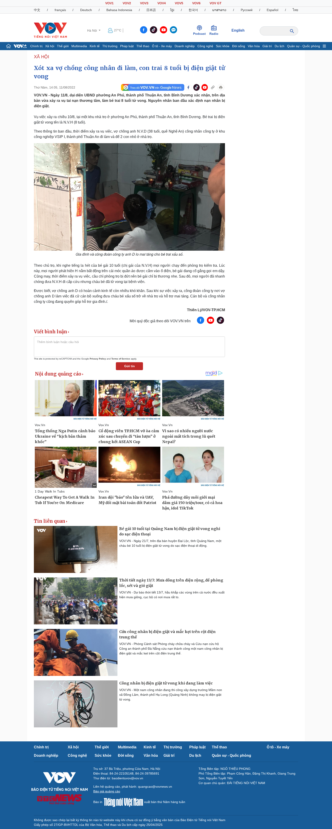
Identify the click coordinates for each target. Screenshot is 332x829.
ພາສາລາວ (219, 10)
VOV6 (196, 3)
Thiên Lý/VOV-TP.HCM (206, 310)
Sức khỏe (222, 46)
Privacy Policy (98, 358)
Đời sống (238, 46)
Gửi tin (129, 366)
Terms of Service (120, 358)
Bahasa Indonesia (119, 10)
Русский (247, 10)
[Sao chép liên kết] (212, 87)
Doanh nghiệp (185, 46)
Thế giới (63, 46)
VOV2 (127, 3)
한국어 (193, 10)
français (60, 10)
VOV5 (179, 3)
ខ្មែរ (172, 10)
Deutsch (86, 10)
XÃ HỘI (41, 56)
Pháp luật (127, 46)
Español (272, 10)
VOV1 (109, 3)
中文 (37, 10)
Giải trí (267, 46)
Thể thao (142, 46)
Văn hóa (254, 46)
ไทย (295, 10)
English (238, 30)
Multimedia (79, 46)
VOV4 (161, 3)
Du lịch (279, 46)
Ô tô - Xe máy (162, 46)
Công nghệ (205, 46)
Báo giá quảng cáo (106, 791)
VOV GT (216, 3)
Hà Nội (92, 30)
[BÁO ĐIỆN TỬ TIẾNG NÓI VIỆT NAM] (50, 30)
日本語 (151, 10)
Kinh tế (95, 46)
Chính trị (36, 46)
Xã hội (49, 46)
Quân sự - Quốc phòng (303, 46)
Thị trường (109, 46)
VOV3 (144, 3)
